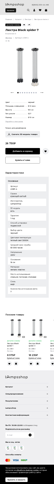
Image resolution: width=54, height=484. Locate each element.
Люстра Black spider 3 (34, 344)
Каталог (10, 10)
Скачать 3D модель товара (25, 134)
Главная (8, 19)
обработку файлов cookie (27, 470)
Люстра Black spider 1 (13, 344)
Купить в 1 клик (22, 160)
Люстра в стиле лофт (43, 19)
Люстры (28, 19)
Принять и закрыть (16, 480)
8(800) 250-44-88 (40, 5)
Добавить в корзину (23, 151)
